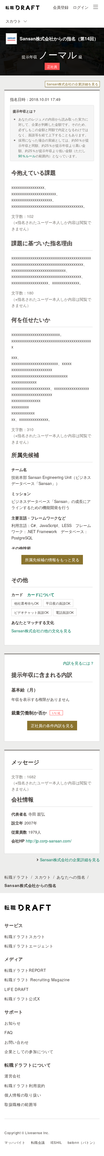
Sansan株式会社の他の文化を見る (41, 630)
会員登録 (61, 7)
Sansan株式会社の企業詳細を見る (72, 84)
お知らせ (12, 1023)
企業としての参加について (28, 1051)
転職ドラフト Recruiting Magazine (37, 979)
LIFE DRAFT (16, 989)
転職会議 (38, 1142)
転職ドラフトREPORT (25, 970)
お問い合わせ (16, 1042)
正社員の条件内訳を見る (52, 725)
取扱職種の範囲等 (20, 1104)
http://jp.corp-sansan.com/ (49, 841)
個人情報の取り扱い (22, 1095)
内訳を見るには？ (78, 663)
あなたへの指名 (71, 877)
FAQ (8, 1032)
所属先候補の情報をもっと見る (52, 559)
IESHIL (56, 1142)
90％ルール (26, 155)
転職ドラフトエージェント (28, 946)
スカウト (43, 877)
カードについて (40, 594)
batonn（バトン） (82, 1142)
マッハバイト (15, 1142)
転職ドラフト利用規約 (24, 1085)
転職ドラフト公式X (22, 998)
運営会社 (12, 1076)
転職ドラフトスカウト (24, 936)
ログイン (80, 7)
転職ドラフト (16, 877)
